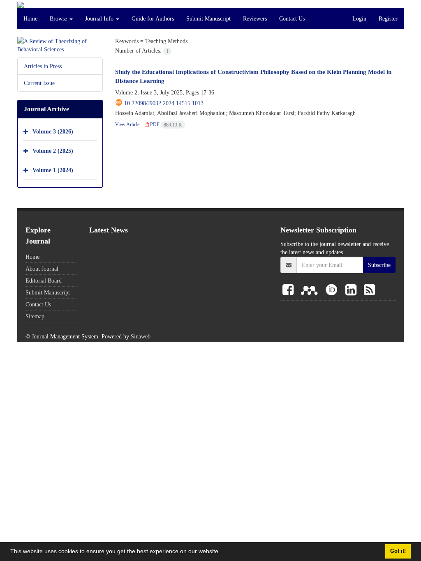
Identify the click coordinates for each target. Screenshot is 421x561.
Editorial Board (43, 280)
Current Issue (39, 83)
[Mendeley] (311, 290)
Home (30, 18)
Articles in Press (43, 66)
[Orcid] (333, 290)
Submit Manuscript (208, 18)
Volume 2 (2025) (52, 150)
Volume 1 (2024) (52, 169)
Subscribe (379, 265)
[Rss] (369, 290)
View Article (127, 124)
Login (359, 18)
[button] (223, 552)
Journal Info (100, 18)
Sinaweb (140, 336)
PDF (165, 124)
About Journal (41, 268)
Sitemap (34, 316)
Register (388, 18)
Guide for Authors (153, 18)
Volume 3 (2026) (52, 131)
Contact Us (292, 18)
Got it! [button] (398, 551)
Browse (59, 18)
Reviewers (255, 18)
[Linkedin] (352, 290)
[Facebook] (289, 290)
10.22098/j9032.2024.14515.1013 (164, 103)
